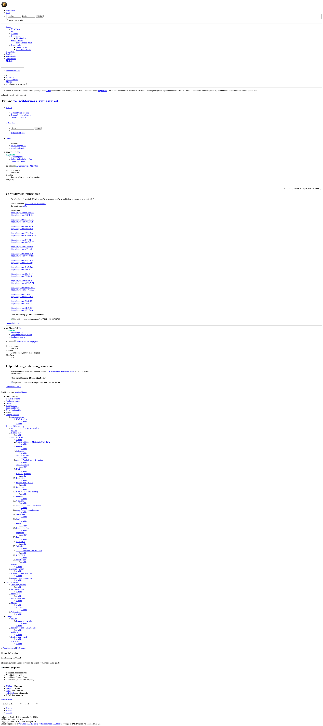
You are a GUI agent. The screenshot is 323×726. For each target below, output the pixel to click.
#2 (20, 328)
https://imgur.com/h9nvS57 (22, 274)
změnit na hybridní (18, 146)
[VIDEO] (10, 693)
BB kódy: (10, 686)
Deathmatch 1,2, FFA (24, 483)
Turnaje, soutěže (12, 415)
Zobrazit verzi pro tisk (20, 113)
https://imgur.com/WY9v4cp (22, 256)
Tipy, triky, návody (18, 585)
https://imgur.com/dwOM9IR (22, 222)
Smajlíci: (9, 688)
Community (16, 36)
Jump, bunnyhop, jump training (28, 505)
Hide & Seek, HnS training (27, 492)
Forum (8, 27)
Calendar (14, 34)
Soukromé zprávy (13, 401)
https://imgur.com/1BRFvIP (22, 215)
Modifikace (15, 594)
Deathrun (20, 487)
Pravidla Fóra (6, 699)
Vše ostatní (15, 641)
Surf (18, 519)
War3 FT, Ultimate (23, 474)
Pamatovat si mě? (16, 20)
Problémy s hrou (17, 589)
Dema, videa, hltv (18, 598)
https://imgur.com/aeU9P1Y (22, 226)
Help (8, 13)
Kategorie (10, 77)
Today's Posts (21, 47)
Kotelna (9, 708)
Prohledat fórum (12, 408)
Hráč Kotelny (21, 419)
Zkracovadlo (11, 59)
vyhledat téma (10, 123)
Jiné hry (14, 619)
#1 (20, 152)
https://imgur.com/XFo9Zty (22, 263)
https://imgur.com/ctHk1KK (22, 253)
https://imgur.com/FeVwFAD (22, 290)
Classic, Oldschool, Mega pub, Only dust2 (33, 442)
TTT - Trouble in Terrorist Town (29, 551)
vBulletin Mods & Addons (50, 724)
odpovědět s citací (13, 323)
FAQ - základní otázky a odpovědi (25, 428)
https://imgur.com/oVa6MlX (22, 249)
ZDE (25, 206)
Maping (9, 82)
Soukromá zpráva (18, 161)
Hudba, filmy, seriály (19, 637)
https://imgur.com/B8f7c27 (21, 269)
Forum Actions (17, 40)
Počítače (14, 632)
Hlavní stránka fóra (13, 410)
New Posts (15, 29)
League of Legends (24, 621)
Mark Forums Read (24, 43)
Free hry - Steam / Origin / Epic (23, 628)
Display (8, 138)
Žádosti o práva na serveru (21, 578)
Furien (18, 523)
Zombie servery (22, 464)
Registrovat (10, 10)
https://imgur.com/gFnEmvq (22, 310)
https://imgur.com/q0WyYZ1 (22, 283)
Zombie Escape (22, 455)
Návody (19, 607)
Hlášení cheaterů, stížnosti (21, 573)
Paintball (19, 496)
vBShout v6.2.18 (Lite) (28, 724)
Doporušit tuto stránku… (21, 115)
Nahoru (24, 392)
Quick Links (16, 45)
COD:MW (20, 542)
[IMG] (8, 691)
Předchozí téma (9, 648)
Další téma (20, 648)
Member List (21, 38)
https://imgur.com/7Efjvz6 (21, 276)
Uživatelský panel (13, 399)
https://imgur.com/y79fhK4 (22, 233)
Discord (14, 430)
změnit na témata (17, 148)
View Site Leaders (23, 50)
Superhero (20, 532)
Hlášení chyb (16, 433)
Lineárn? (14, 143)
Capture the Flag (22, 528)
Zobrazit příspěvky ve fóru (21, 159)
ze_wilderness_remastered (35, 101)
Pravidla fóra (11, 56)
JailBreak (20, 451)
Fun (17, 537)
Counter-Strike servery (15, 426)
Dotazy (14, 564)
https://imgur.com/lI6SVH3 (22, 297)
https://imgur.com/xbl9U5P (22, 303)
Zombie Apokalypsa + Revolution (29, 460)
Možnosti (9, 108)
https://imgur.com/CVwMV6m (23, 235)
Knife (18, 469)
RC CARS (20, 555)
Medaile (9, 61)
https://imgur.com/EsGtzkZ (22, 301)
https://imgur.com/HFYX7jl (22, 308)
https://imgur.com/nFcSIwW (22, 260)
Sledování (10, 403)
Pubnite (19, 446)
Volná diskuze (16, 612)
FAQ (13, 31)
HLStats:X (10, 52)
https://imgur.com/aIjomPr (21, 281)
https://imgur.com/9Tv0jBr (21, 240)
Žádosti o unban (17, 569)
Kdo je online (11, 406)
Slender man (21, 560)
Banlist (9, 54)
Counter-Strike (12, 79)
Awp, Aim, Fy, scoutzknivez (27, 510)
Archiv (24, 421)
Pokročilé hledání (13, 71)
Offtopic (9, 616)
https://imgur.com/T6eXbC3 (22, 294)
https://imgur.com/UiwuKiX (22, 229)
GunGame (20, 501)
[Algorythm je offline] (26, 166)
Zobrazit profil (17, 157)
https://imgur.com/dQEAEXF (23, 287)
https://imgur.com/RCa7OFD (22, 219)
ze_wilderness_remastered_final (61, 371)
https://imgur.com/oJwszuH (22, 247)
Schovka (19, 546)
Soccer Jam (20, 514)
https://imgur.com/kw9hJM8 (22, 267)
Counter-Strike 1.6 (18, 437)
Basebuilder (21, 478)
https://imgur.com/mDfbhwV (22, 213)
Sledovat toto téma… (19, 117)
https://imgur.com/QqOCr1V (22, 242)
